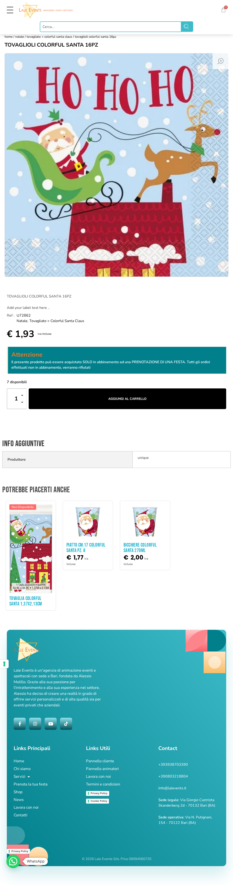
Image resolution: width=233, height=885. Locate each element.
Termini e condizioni (103, 784)
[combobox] (111, 26)
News (19, 799)
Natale (19, 37)
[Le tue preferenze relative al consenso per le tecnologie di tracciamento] (4, 664)
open (220, 61)
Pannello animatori (102, 768)
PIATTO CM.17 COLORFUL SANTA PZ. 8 (85, 548)
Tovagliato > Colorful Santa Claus (49, 37)
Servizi (19, 776)
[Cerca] (187, 26)
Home (9, 37)
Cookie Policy (99, 800)
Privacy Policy (99, 793)
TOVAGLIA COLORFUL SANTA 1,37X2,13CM (25, 601)
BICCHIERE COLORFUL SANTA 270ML (140, 548)
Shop (18, 792)
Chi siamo (22, 768)
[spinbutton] (17, 399)
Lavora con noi (26, 807)
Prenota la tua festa (31, 784)
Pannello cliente (100, 761)
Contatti (20, 815)
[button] (23, 396)
